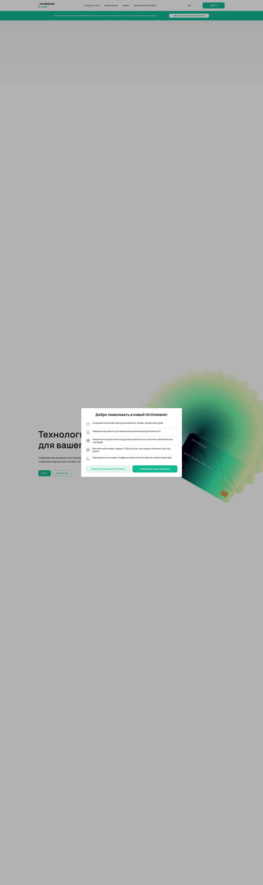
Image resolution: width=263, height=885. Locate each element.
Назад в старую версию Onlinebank (108, 469)
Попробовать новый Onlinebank (155, 469)
